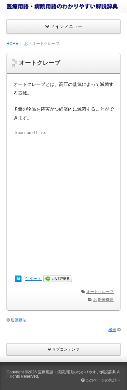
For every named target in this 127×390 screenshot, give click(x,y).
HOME (12, 43)
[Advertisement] (63, 199)
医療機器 (106, 299)
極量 (112, 330)
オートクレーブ (100, 291)
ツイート (33, 278)
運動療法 (18, 320)
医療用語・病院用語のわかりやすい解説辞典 (77, 372)
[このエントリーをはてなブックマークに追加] (18, 278)
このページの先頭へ (102, 380)
